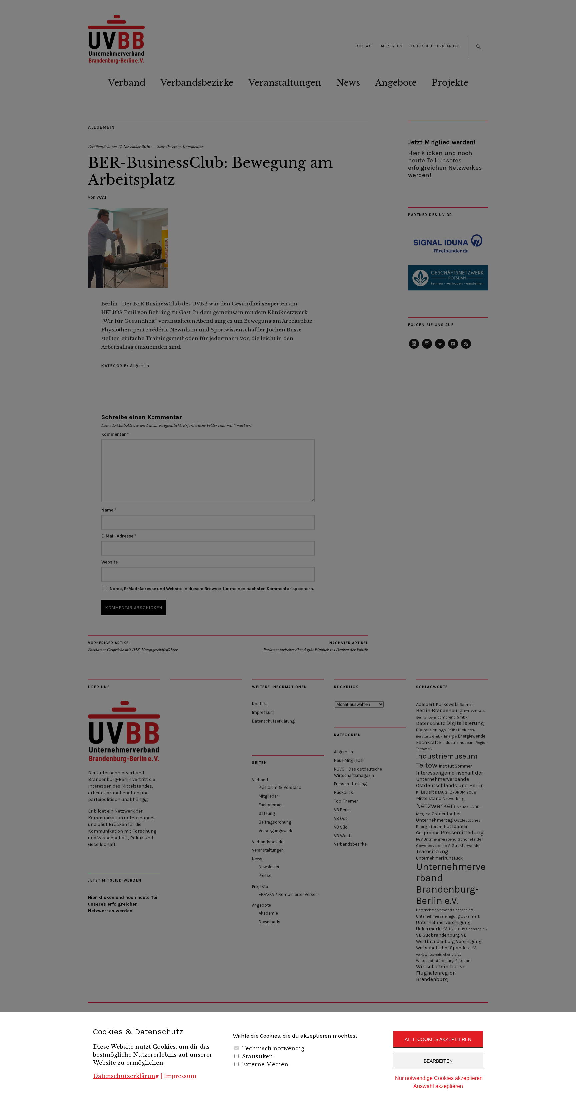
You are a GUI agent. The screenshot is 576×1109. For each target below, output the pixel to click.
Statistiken (257, 1056)
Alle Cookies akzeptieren (438, 1039)
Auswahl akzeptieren (438, 1086)
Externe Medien (265, 1064)
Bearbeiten (438, 1061)
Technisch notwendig (273, 1048)
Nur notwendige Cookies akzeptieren (439, 1078)
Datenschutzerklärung (126, 1076)
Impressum (180, 1076)
